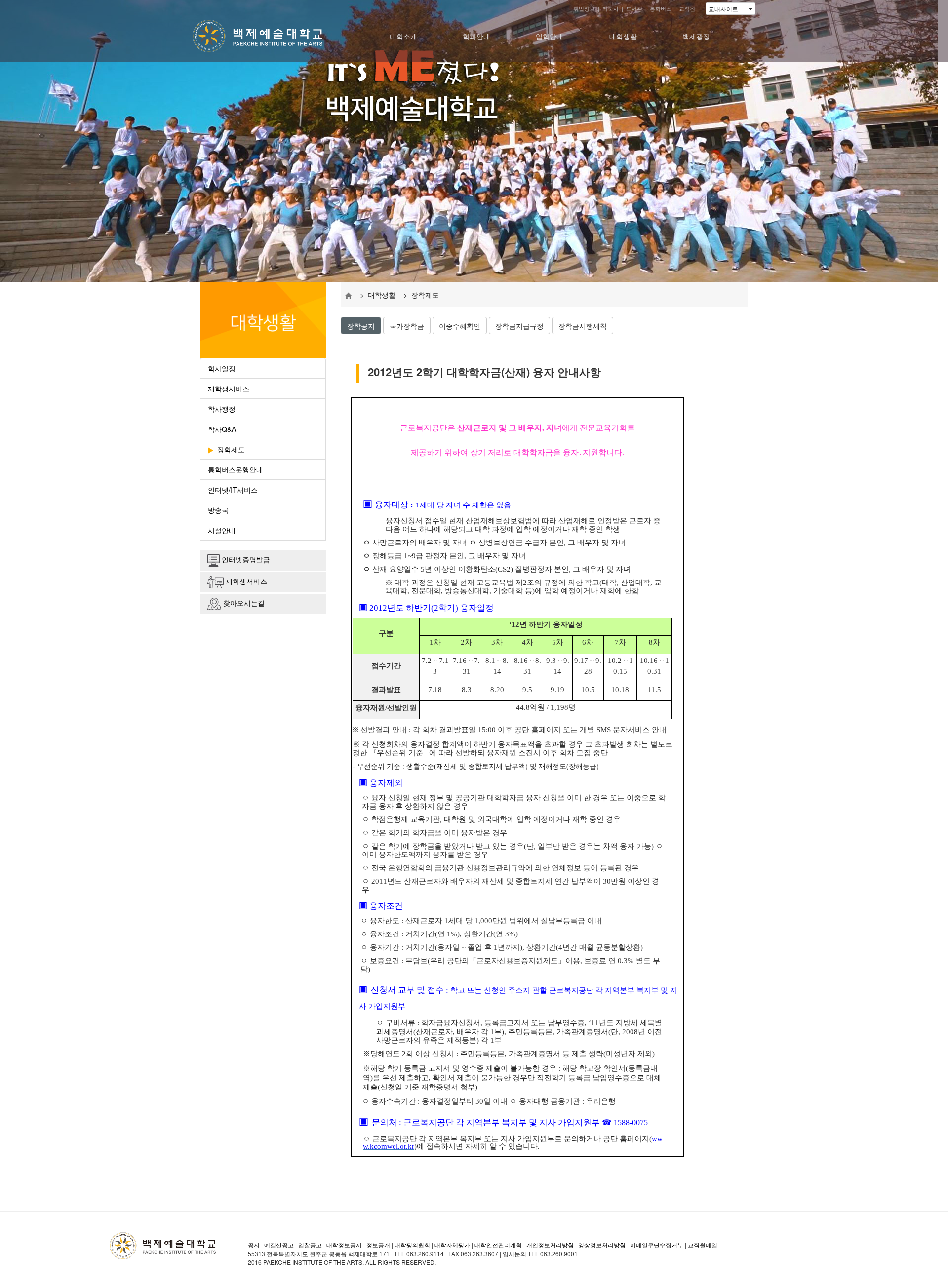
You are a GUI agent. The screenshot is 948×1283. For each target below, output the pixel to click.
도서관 (634, 8)
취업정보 (584, 8)
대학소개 (403, 36)
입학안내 (549, 36)
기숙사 (610, 8)
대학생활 (623, 36)
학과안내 (476, 36)
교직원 (687, 8)
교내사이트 (729, 8)
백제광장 (696, 36)
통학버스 (661, 8)
